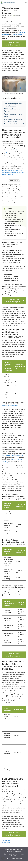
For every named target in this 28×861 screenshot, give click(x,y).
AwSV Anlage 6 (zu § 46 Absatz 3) (12, 456)
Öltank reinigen (17, 34)
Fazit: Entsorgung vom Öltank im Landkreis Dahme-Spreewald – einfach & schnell (14, 122)
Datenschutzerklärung (10, 849)
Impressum (20, 849)
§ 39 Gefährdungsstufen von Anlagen (10, 405)
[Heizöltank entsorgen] (8, 2)
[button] (2, 858)
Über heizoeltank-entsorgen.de (14, 851)
